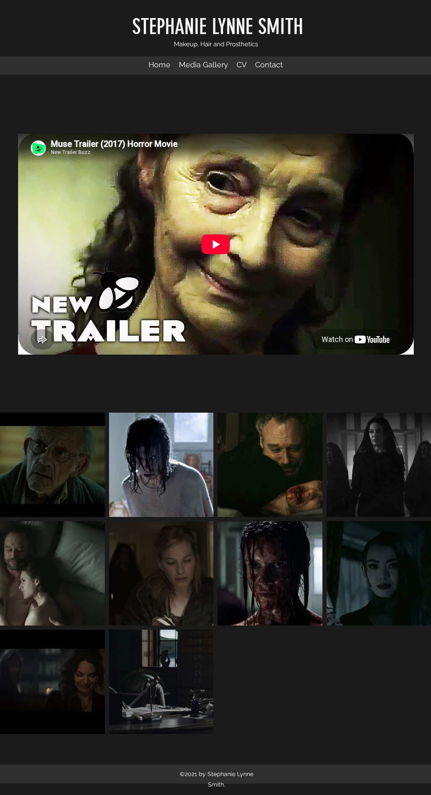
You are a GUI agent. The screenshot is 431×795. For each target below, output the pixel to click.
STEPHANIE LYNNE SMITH (217, 27)
